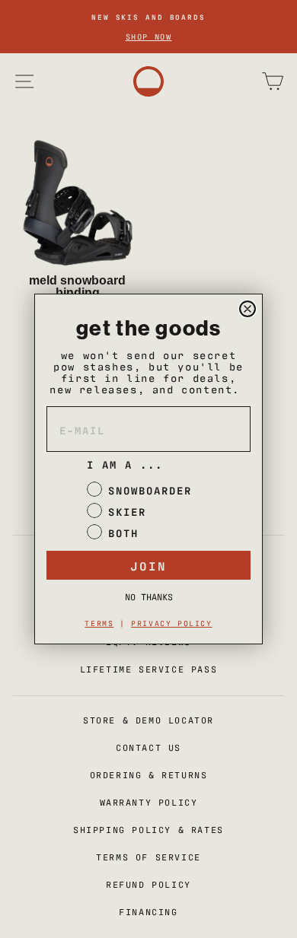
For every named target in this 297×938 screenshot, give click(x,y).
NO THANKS (149, 596)
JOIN (148, 565)
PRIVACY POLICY (171, 623)
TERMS (99, 623)
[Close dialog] (247, 308)
